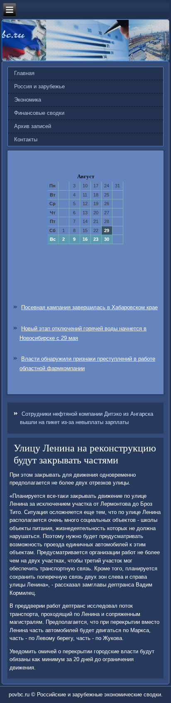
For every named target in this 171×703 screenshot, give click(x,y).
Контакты (25, 139)
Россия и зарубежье (39, 86)
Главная (24, 73)
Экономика (27, 100)
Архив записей (32, 126)
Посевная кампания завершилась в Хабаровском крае (89, 307)
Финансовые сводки (39, 113)
